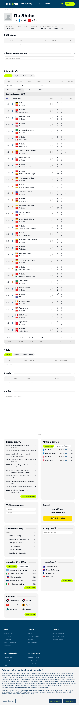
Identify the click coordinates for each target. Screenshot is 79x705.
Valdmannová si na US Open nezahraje (20, 446)
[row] (39, 86)
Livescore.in (14, 605)
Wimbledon (7, 663)
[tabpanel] (39, 211)
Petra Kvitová (7, 639)
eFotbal (28, 609)
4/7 (20, 85)
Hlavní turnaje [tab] (48, 446)
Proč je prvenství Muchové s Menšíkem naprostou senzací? (21, 471)
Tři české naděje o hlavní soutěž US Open (22, 482)
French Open (8, 660)
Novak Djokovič (8, 633)
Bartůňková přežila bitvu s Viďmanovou (19, 491)
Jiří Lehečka (7, 636)
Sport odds (30, 605)
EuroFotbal (13, 609)
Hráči (6, 10)
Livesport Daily (32, 660)
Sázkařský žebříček (58, 639)
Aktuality (30, 633)
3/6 (30, 85)
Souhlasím (69, 701)
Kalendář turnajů (10, 653)
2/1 (41, 337)
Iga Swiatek (7, 645)
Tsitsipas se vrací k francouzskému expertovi (22, 460)
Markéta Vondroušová (10, 642)
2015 (8, 90)
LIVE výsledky (26, 4)
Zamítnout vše (55, 701)
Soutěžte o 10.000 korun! (58, 511)
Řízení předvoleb (8, 701)
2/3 (30, 337)
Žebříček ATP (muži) (58, 633)
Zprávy (28, 600)
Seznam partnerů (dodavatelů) (12, 696)
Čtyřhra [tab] (17, 76)
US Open (6, 666)
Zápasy (37, 4)
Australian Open (8, 657)
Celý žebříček (30, 588)
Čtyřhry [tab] (17, 354)
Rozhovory (31, 639)
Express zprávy (32, 642)
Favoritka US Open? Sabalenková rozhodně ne (21, 466)
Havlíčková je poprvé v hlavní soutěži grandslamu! (20, 455)
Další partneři (30, 614)
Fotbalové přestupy (34, 657)
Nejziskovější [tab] (12, 566)
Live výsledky (15, 600)
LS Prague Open (32, 663)
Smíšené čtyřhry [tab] (28, 76)
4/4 (20, 337)
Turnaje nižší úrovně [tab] (62, 446)
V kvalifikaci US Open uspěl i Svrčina (22, 450)
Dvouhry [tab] (8, 354)
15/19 (19, 90)
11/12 (40, 90)
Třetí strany (67, 685)
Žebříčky (56, 630)
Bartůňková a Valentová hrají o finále (21, 477)
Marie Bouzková (8, 648)
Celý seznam (67, 580)
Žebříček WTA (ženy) (58, 636)
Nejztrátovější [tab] (24, 566)
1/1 (41, 85)
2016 (8, 85)
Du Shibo (13, 10)
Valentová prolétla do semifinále (21, 486)
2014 (8, 337)
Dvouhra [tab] (8, 76)
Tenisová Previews (33, 636)
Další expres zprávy (28, 496)
